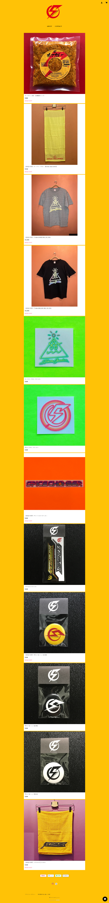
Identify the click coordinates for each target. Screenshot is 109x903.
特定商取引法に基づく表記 (44, 894)
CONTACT (58, 26)
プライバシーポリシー (30, 894)
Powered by (52, 900)
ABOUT (49, 26)
